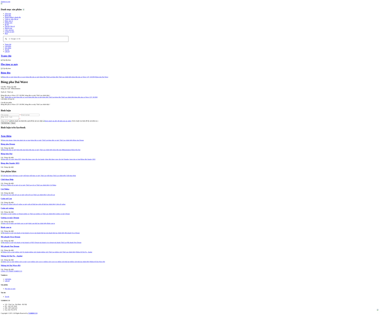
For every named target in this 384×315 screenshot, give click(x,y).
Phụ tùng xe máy (9, 64)
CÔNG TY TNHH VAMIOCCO (11, 271)
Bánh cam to (6, 227)
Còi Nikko (5, 189)
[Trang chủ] (1, 4)
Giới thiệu (8, 46)
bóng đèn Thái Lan (48, 97)
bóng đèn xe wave (22, 97)
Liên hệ (7, 51)
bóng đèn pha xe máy (35, 97)
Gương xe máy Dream (10, 218)
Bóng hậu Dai (6, 154)
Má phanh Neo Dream (10, 246)
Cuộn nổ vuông (7, 208)
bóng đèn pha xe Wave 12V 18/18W (86, 97)
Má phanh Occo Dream (10, 237)
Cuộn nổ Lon (6, 199)
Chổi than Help (7, 179)
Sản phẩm (8, 48)
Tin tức (7, 50)
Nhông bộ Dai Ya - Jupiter (11, 256)
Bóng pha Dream (8, 144)
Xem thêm (6, 136)
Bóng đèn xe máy (10, 97)
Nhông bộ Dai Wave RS (10, 265)
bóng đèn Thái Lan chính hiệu (64, 97)
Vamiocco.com (5, 2)
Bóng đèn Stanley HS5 (10, 163)
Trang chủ (8, 44)
